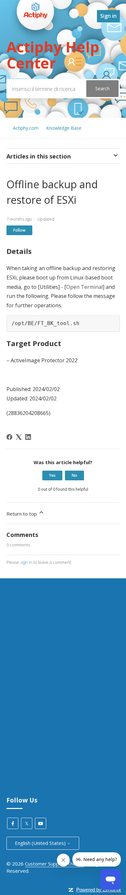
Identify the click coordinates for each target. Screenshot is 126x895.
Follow (19, 230)
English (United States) (41, 843)
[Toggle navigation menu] (92, 16)
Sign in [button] (108, 15)
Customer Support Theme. (54, 863)
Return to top (22, 513)
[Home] (35, 42)
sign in (26, 562)
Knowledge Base (63, 128)
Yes (52, 475)
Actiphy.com (25, 128)
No (74, 475)
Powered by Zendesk (98, 889)
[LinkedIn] (28, 437)
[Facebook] (9, 437)
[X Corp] (19, 437)
